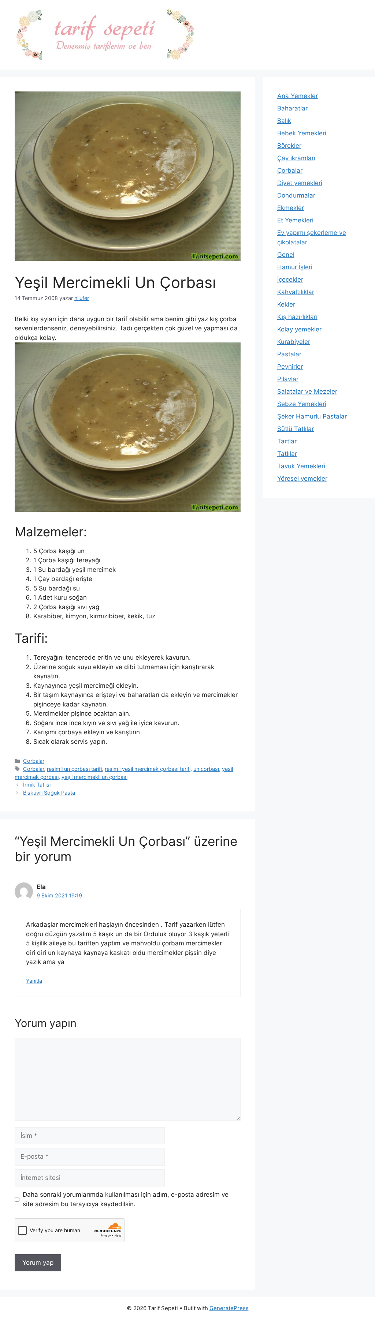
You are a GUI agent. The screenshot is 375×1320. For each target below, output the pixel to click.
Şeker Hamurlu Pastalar (312, 416)
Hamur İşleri (294, 267)
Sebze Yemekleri (301, 404)
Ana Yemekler (297, 96)
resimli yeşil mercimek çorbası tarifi (147, 769)
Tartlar (287, 441)
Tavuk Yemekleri (301, 466)
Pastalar (289, 354)
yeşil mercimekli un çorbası (94, 777)
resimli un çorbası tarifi (74, 769)
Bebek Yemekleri (301, 133)
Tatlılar (287, 453)
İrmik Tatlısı (37, 784)
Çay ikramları (296, 158)
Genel (285, 254)
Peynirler (290, 366)
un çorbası (206, 769)
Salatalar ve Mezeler (307, 391)
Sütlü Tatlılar (295, 428)
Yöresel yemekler (302, 478)
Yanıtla (34, 981)
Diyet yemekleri (299, 183)
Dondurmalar (296, 195)
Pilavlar (287, 379)
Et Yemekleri (295, 220)
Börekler (289, 145)
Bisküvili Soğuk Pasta (49, 793)
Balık (284, 120)
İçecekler (290, 279)
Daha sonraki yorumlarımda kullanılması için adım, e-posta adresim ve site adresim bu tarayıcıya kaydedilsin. (126, 1199)
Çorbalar (33, 761)
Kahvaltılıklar (295, 292)
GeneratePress (229, 1308)
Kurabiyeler (293, 341)
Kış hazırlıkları (297, 316)
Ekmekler (290, 207)
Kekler (286, 304)
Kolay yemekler (299, 329)
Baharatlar (292, 108)
